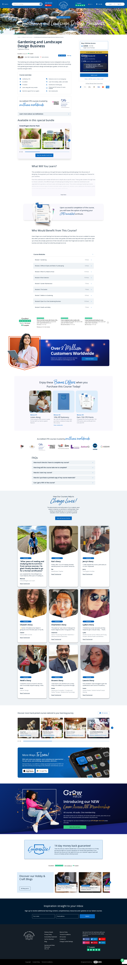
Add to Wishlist (45, 57)
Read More (63, 194)
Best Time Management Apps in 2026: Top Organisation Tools (65, 887)
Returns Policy (64, 932)
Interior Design (70, 732)
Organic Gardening (50, 142)
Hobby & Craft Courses (27, 37)
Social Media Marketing (96, 732)
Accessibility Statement (50, 937)
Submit (87, 916)
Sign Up (119, 4)
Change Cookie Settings (66, 941)
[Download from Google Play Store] (42, 771)
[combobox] (90, 4)
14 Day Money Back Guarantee (94, 83)
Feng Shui (23, 732)
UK (45, 949)
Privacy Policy (48, 934)
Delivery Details (48, 932)
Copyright (28, 962)
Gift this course (92, 79)
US (48, 949)
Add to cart (94, 75)
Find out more (90, 358)
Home (19, 37)
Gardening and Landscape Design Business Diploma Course (48, 37)
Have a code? (100, 79)
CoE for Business (49, 939)
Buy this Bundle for (45, 155)
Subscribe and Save (75, 827)
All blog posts (25, 888)
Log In (110, 4)
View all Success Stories (63, 518)
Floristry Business (48, 732)
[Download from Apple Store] (28, 771)
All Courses (104, 713)
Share (68, 55)
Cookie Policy (36, 962)
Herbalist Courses (49, 146)
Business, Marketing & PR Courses (74, 735)
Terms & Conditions (65, 934)
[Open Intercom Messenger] (122, 960)
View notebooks (58, 425)
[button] (63, 17)
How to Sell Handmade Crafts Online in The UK (89, 888)
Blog (45, 941)
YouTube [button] (49, 5)
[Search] (41, 4)
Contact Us (63, 939)
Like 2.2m (49, 3)
